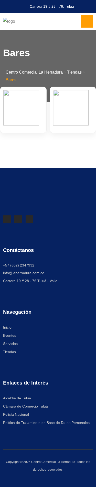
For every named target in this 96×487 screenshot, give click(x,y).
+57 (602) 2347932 (18, 265)
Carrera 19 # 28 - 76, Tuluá (52, 6)
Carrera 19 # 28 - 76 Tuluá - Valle (30, 281)
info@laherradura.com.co (23, 273)
